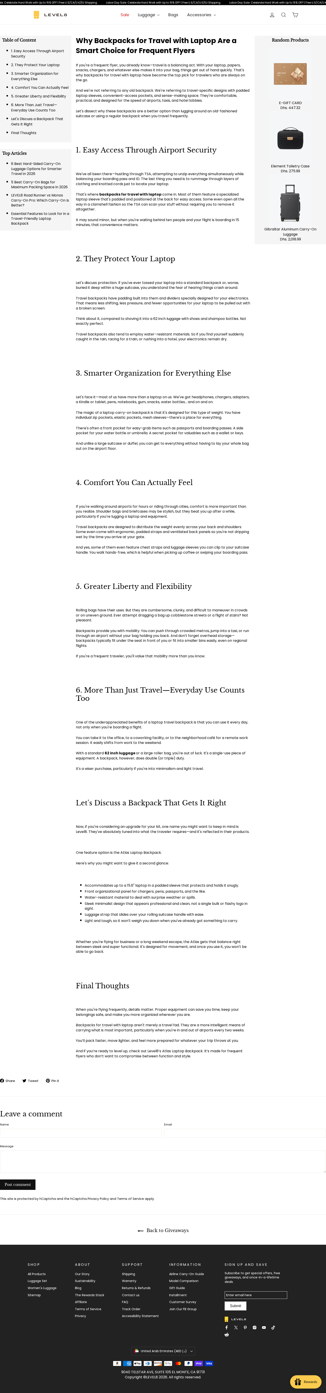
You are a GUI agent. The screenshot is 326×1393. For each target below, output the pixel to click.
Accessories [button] (199, 15)
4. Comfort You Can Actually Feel (40, 87)
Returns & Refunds (136, 1288)
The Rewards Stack (89, 1295)
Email (168, 1125)
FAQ (125, 1302)
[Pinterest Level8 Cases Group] (247, 1328)
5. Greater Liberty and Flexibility (38, 96)
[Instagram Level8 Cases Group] (256, 1328)
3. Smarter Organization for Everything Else (35, 76)
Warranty (129, 1281)
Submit (235, 1306)
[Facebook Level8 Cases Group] (228, 1328)
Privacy (80, 1316)
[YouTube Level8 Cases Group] (265, 1328)
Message (7, 1146)
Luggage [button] (147, 15)
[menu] (149, 15)
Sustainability (85, 1281)
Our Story (82, 1274)
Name (4, 1125)
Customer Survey (182, 1302)
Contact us (130, 1295)
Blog (78, 1288)
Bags (173, 15)
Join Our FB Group (183, 1309)
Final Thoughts (23, 132)
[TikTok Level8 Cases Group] (275, 1328)
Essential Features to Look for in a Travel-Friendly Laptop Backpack (40, 218)
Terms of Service (130, 1199)
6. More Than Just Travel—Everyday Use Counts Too (34, 107)
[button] (163, 1351)
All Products (37, 1274)
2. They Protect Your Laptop (35, 64)
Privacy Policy (98, 1199)
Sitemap (34, 1295)
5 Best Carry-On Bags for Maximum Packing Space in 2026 (39, 185)
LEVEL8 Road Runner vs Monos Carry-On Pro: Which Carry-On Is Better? (40, 200)
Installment (178, 1295)
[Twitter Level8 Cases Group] (238, 1328)
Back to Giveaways (167, 1230)
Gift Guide (177, 1288)
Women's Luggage (42, 1288)
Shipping (128, 1274)
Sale (125, 15)
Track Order (131, 1309)
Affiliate (81, 1302)
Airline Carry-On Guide (186, 1274)
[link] (163, 2)
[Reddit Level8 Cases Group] (228, 1335)
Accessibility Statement (140, 1316)
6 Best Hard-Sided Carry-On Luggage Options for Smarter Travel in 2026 (36, 168)
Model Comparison (183, 1281)
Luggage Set (37, 1281)
